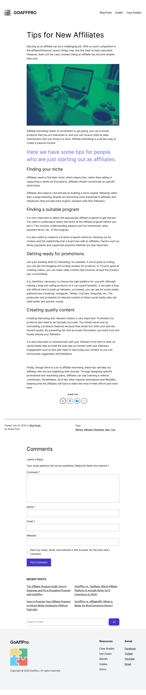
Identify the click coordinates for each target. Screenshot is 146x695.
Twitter (129, 653)
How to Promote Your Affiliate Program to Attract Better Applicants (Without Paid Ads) (49, 605)
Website (31, 535)
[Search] (114, 622)
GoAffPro (25, 12)
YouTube (130, 659)
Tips (113, 430)
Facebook (130, 648)
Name (31, 506)
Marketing (99, 430)
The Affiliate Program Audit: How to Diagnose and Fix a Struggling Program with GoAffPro (49, 590)
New (107, 430)
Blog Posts (35, 425)
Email (31, 521)
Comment (33, 472)
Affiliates (88, 430)
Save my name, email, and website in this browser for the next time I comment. (70, 551)
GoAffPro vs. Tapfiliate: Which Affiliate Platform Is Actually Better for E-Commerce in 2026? (96, 590)
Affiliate (79, 430)
